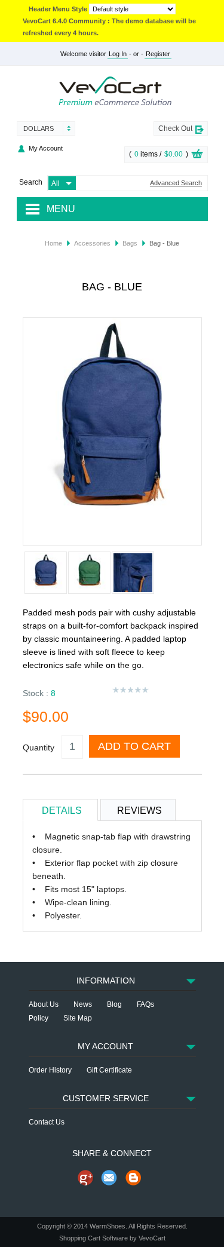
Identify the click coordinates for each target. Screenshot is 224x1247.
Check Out (175, 128)
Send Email (109, 1178)
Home (53, 243)
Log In (118, 53)
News (82, 1004)
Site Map (77, 1018)
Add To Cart (134, 746)
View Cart (197, 155)
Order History (50, 1070)
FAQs (145, 1004)
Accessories (92, 243)
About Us (44, 1004)
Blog (114, 1004)
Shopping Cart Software (93, 1238)
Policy (38, 1018)
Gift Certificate (109, 1070)
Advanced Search (176, 183)
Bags (129, 243)
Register (158, 53)
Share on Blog (133, 1178)
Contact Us (47, 1122)
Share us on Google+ (85, 1178)
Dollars (38, 128)
